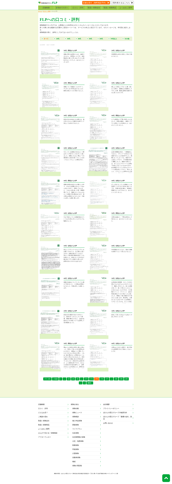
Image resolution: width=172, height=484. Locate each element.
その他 (127, 39)
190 (121, 379)
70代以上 (113, 39)
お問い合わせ (108, 423)
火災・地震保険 (78, 441)
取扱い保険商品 (110, 8)
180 (116, 379)
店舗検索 (46, 8)
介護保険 (75, 453)
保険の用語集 (77, 465)
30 (77, 379)
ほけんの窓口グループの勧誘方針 (115, 412)
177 (107, 379)
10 (68, 379)
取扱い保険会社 (94, 8)
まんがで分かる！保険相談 (47, 433)
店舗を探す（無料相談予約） (95, 3)
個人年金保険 (77, 421)
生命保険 (75, 433)
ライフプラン (77, 429)
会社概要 (106, 404)
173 (86, 379)
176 (102, 379)
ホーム (40, 11)
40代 (79, 39)
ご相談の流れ (43, 416)
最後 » (90, 383)
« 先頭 (55, 379)
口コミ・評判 (78, 8)
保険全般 (75, 408)
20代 (57, 39)
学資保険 (75, 449)
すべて (46, 39)
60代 (101, 39)
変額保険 (75, 425)
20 (73, 379)
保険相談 (75, 416)
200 (126, 379)
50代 (90, 39)
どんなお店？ (43, 412)
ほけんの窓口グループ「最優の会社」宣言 (117, 418)
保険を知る (75, 404)
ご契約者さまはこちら (120, 3)
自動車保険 (76, 457)
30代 (68, 39)
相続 (74, 461)
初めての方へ (63, 8)
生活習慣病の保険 (78, 437)
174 (91, 379)
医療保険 (75, 445)
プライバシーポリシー (111, 408)
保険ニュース (77, 412)
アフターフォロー (44, 437)
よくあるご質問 (126, 8)
